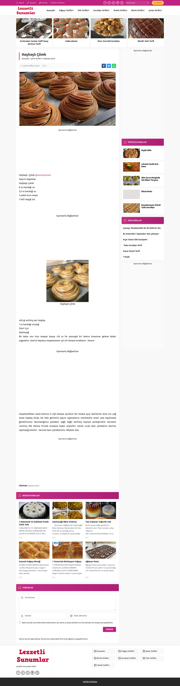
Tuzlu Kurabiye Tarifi (132, 245)
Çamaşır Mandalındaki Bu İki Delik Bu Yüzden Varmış (142, 228)
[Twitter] (109, 2)
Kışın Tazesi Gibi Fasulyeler (135, 239)
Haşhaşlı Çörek (33, 486)
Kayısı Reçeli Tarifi (131, 251)
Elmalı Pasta (146, 191)
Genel (37, 66)
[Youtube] (113, 2)
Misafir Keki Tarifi (146, 41)
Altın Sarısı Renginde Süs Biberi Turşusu (150, 179)
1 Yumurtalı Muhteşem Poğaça (66, 561)
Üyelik (159, 3)
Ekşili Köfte (146, 150)
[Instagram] (122, 2)
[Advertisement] (67, 150)
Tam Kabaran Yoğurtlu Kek (98, 522)
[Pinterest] (117, 2)
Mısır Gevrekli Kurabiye (109, 41)
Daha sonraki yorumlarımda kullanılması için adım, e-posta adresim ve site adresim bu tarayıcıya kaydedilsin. (67, 623)
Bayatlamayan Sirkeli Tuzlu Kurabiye (151, 206)
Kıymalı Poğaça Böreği (29, 561)
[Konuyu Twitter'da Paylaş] (109, 66)
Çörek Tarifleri (36, 59)
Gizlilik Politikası (90, 682)
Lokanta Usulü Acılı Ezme (149, 165)
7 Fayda (126, 257)
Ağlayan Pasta (92, 561)
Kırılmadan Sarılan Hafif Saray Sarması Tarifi (34, 42)
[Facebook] (105, 2)
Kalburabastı (71, 41)
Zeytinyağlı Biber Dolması (64, 522)
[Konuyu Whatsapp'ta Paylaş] (114, 66)
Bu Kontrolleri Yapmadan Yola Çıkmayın (141, 234)
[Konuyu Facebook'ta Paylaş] (104, 66)
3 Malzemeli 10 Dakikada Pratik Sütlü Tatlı (34, 523)
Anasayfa (25, 59)
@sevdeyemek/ (43, 175)
